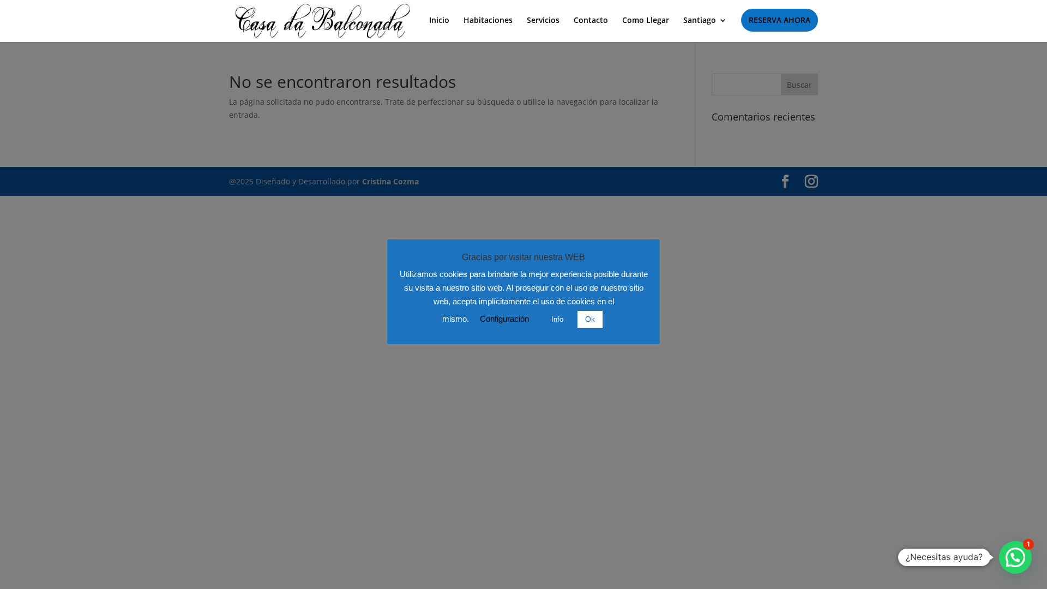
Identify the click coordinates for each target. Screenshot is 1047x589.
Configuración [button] (504, 318)
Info (557, 319)
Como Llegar (645, 20)
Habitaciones (488, 20)
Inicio (439, 20)
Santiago (699, 20)
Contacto (591, 20)
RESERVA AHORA (779, 20)
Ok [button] (590, 319)
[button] (1015, 557)
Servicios (543, 20)
